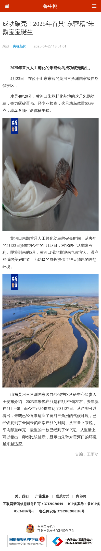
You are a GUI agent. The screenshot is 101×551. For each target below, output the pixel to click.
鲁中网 (50, 6)
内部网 (81, 496)
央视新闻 (19, 46)
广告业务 (42, 496)
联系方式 (62, 496)
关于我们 (22, 496)
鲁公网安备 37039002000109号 (62, 511)
